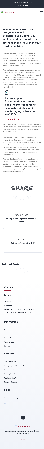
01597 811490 (23, 5)
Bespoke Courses (10, 382)
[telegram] (27, 198)
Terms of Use (9, 342)
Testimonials (8, 334)
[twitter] (17, 198)
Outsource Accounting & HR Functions (22, 244)
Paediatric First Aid (10, 378)
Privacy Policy (9, 338)
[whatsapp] (22, 198)
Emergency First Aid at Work (14, 366)
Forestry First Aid (10, 374)
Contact (7, 346)
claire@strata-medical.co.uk (22, 2)
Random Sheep (24, 433)
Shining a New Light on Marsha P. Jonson (21, 220)
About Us (7, 330)
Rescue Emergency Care (13, 398)
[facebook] (13, 198)
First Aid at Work (10, 370)
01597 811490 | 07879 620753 (22, 309)
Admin (23, 439)
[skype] (31, 198)
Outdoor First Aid (10, 362)
